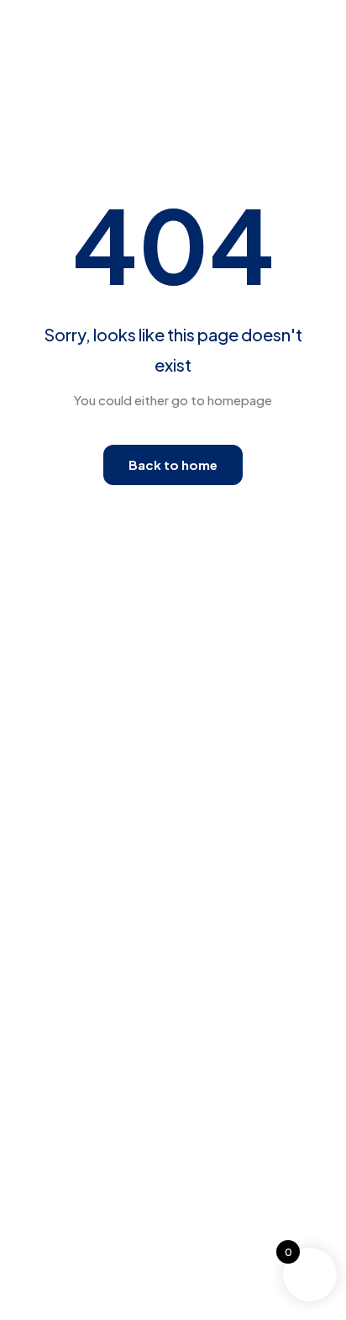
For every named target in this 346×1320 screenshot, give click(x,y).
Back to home (173, 465)
